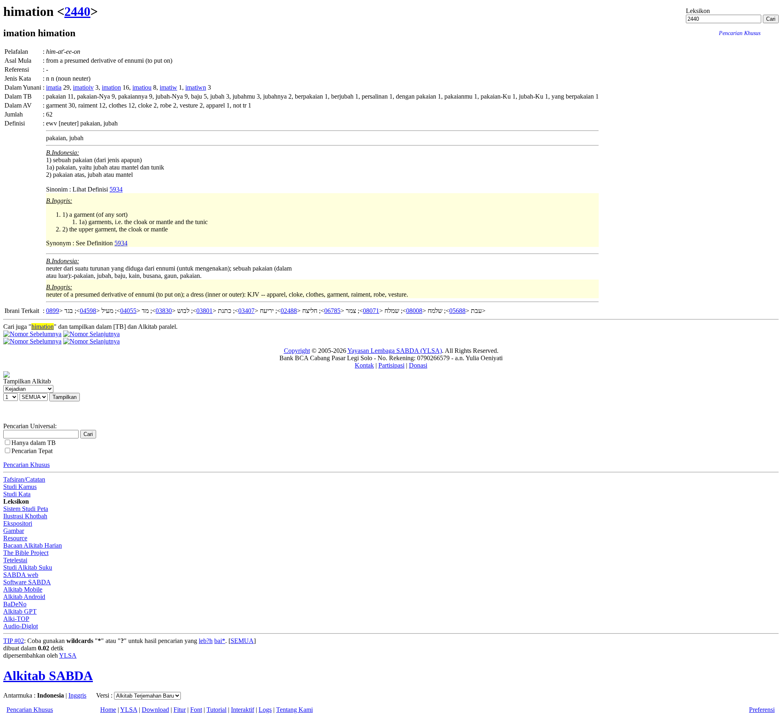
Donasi (418, 365)
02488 (289, 310)
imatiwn (195, 87)
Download (155, 709)
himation (42, 326)
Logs (265, 709)
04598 (88, 310)
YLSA (68, 655)
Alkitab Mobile (22, 589)
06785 (332, 310)
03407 (246, 310)
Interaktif (242, 709)
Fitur (180, 709)
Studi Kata (17, 494)
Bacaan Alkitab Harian (32, 545)
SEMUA (242, 640)
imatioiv (83, 87)
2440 (77, 11)
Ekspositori (17, 523)
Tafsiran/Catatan (24, 479)
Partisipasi (391, 365)
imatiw (168, 87)
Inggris (77, 695)
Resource (15, 538)
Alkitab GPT (20, 611)
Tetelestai (15, 560)
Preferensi (762, 709)
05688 (457, 310)
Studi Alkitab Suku (27, 567)
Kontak (364, 365)
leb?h (206, 640)
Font (196, 709)
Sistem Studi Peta (25, 508)
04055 (128, 310)
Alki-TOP (16, 618)
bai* (219, 640)
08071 (371, 310)
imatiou (142, 87)
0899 (52, 310)
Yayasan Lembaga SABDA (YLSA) (394, 350)
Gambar (13, 530)
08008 (414, 310)
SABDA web (20, 574)
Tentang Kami (294, 709)
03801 (204, 310)
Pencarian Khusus (26, 464)
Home (108, 709)
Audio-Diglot (20, 626)
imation (111, 87)
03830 (164, 310)
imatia (54, 87)
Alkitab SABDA (48, 675)
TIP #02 (13, 640)
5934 (116, 189)
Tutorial (216, 709)
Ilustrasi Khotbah (25, 516)
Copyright (297, 350)
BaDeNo (14, 604)
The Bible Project (25, 552)
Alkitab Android (24, 596)
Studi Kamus (20, 486)
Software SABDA (27, 582)
